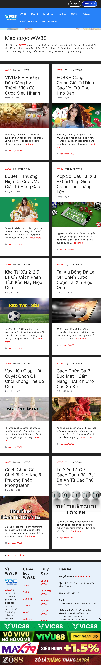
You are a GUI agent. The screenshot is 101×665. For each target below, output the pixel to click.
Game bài (28, 599)
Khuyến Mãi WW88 (28, 21)
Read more (29, 144)
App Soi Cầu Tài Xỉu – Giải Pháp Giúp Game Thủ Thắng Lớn (76, 184)
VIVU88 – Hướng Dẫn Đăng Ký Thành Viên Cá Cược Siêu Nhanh (22, 85)
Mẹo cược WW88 (49, 21)
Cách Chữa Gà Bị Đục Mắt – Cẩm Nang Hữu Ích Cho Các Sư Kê (75, 378)
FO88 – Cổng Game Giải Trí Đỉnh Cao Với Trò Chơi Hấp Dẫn (75, 85)
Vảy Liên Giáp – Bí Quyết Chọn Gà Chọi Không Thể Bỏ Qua (24, 378)
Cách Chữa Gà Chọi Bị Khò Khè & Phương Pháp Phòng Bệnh (23, 477)
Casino (26, 605)
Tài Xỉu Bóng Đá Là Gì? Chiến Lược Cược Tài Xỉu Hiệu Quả (75, 279)
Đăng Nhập (48, 14)
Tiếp (21, 555)
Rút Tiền (74, 14)
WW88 (23, 14)
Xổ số (25, 612)
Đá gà (26, 585)
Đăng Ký (34, 14)
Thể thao (27, 619)
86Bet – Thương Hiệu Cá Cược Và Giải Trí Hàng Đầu (22, 181)
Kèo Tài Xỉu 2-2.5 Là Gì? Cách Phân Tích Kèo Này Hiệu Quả (23, 279)
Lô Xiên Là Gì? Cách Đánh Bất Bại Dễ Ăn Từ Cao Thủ (76, 475)
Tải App (86, 14)
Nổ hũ (26, 592)
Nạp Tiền (62, 14)
